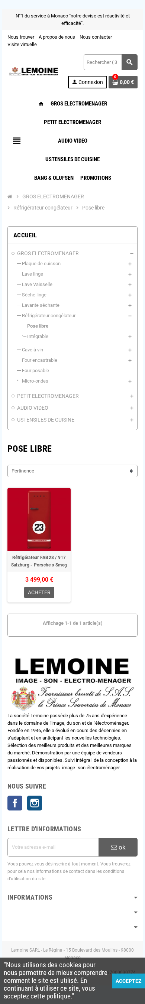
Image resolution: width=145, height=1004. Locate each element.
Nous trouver (20, 37)
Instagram (34, 803)
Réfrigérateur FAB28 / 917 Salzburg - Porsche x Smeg (39, 561)
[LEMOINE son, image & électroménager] (33, 71)
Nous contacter (96, 37)
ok (121, 847)
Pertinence (23, 471)
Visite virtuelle (22, 44)
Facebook (14, 803)
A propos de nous (57, 37)
